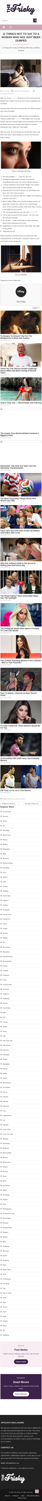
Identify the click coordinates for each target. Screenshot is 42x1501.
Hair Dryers (7, 1045)
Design (5, 938)
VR (4, 1330)
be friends (32, 212)
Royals (5, 1237)
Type (4, 1312)
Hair (4, 1036)
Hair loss (6, 1050)
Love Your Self (8, 1134)
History (5, 1069)
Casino (5, 877)
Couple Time (7, 914)
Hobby (5, 1073)
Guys (4, 1031)
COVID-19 (6, 919)
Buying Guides (8, 863)
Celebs (5, 886)
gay (16, 176)
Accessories (7, 812)
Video (5, 1326)
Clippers (5, 900)
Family (5, 966)
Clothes (5, 905)
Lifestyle (5, 1125)
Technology (7, 1279)
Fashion (5, 970)
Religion (5, 1232)
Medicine (6, 1148)
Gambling (6, 998)
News (5, 1190)
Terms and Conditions (33, 1496)
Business (6, 858)
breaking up (11, 799)
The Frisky (5, 91)
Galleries (6, 994)
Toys (4, 1302)
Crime (5, 924)
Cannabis (6, 868)
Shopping (6, 1246)
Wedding (6, 1335)
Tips (4, 1288)
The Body (6, 1284)
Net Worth (6, 1185)
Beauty (5, 840)
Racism (18, 119)
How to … (6, 1092)
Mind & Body (7, 1153)
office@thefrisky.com (12, 1463)
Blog (4, 854)
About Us (7, 1496)
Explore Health (21, 1362)
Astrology (6, 830)
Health (5, 1059)
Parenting (6, 1195)
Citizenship (6, 896)
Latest (22, 1496)
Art (4, 826)
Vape (4, 1316)
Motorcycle (6, 1162)
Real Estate (7, 1218)
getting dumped (20, 799)
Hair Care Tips (8, 1040)
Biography (6, 849)
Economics (6, 947)
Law (4, 1111)
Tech (4, 1274)
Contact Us (15, 1496)
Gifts (4, 1012)
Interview (6, 1106)
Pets (4, 1204)
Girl (4, 1017)
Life (4, 1120)
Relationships (25, 91)
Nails (4, 1181)
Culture (5, 933)
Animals (5, 816)
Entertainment (7, 956)
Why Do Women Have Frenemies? (11, 804)
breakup (14, 98)
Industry (5, 1097)
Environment (7, 961)
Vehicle (5, 1321)
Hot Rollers (6, 1087)
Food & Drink (7, 984)
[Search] (35, 20)
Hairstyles (6, 1055)
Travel (5, 1307)
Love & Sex (7, 1129)
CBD (4, 882)
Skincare (6, 1251)
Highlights (6, 1064)
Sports (5, 1255)
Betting (5, 844)
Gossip (5, 1022)
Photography (7, 1209)
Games (5, 1003)
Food (4, 980)
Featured (6, 975)
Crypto (5, 928)
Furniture (6, 989)
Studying (6, 1260)
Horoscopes (7, 1083)
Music (5, 1176)
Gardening (6, 1008)
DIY (4, 942)
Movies (5, 1167)
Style (4, 1265)
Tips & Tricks (7, 1293)
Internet (5, 1101)
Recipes (5, 1223)
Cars (4, 872)
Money (5, 1157)
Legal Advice (7, 1115)
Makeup (5, 1139)
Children (6, 891)
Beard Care (7, 835)
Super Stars (7, 1269)
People (5, 1199)
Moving (5, 1171)
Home (5, 1078)
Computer (6, 910)
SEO (4, 1241)
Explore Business (21, 1394)
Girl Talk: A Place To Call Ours (33, 804)
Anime (5, 821)
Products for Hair (8, 1213)
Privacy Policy (22, 1498)
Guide (5, 1026)
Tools (4, 1298)
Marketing (6, 1143)
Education (6, 952)
